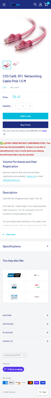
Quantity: (7, 106)
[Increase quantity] (30, 106)
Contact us (31, 176)
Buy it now (25, 124)
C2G (4, 87)
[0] (46, 4)
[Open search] (35, 4)
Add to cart (25, 116)
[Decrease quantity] (15, 106)
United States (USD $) (12, 355)
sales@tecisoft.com (11, 180)
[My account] (40, 4)
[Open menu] (4, 5)
